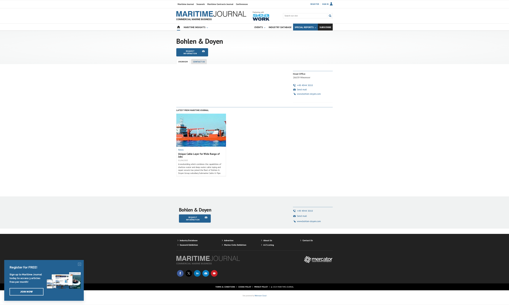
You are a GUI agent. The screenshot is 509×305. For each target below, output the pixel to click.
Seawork (200, 4)
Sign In (325, 4)
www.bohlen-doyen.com (309, 93)
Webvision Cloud (260, 296)
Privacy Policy (261, 287)
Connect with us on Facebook (180, 273)
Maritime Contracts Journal (220, 4)
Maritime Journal (186, 4)
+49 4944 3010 (305, 85)
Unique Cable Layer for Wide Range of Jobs (199, 155)
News (181, 150)
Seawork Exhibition (189, 245)
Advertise (228, 240)
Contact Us (199, 62)
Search (330, 16)
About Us (267, 240)
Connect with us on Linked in (197, 273)
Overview (183, 62)
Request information (190, 52)
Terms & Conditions (225, 287)
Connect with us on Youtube (214, 273)
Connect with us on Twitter (188, 273)
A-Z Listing (268, 245)
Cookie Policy (244, 287)
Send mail (302, 89)
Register (314, 4)
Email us (205, 273)
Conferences (242, 4)
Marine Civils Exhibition (235, 245)
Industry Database (189, 240)
